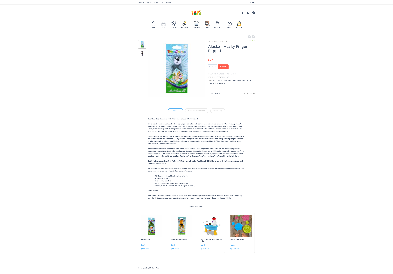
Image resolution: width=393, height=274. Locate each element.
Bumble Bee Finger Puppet (179, 239)
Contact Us (141, 2)
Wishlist (168, 2)
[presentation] (152, 69)
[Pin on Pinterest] (250, 93)
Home (209, 41)
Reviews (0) (217, 111)
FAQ (162, 2)
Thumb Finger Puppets (244, 80)
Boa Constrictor (146, 239)
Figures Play (224, 41)
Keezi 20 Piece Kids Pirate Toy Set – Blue (211, 240)
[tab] (175, 111)
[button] (242, 13)
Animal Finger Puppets (219, 80)
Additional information (196, 111)
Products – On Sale (152, 2)
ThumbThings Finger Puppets (217, 83)
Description (175, 111)
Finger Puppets (231, 80)
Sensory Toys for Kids (237, 239)
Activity (218, 77)
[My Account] (248, 13)
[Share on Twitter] (247, 93)
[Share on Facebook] (244, 93)
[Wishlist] (236, 13)
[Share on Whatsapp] (253, 93)
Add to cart (223, 67)
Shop (215, 41)
